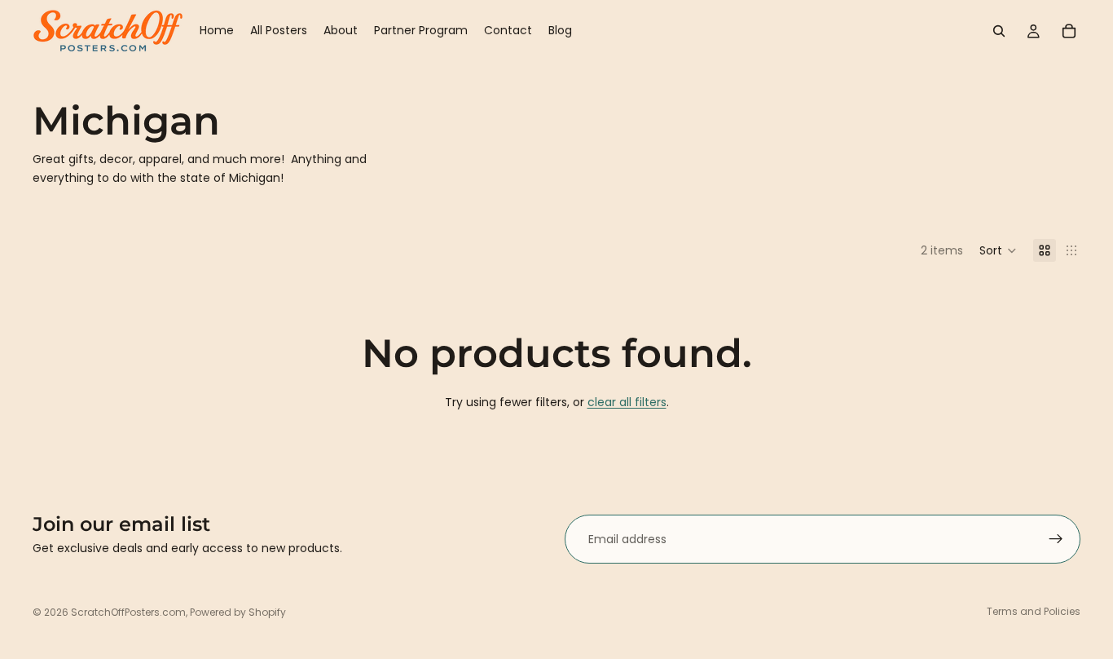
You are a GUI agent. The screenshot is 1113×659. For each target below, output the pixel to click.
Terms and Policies (1033, 611)
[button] (998, 250)
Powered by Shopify (238, 612)
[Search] (999, 31)
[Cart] (1069, 31)
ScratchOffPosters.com (128, 612)
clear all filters (626, 402)
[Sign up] (1056, 539)
